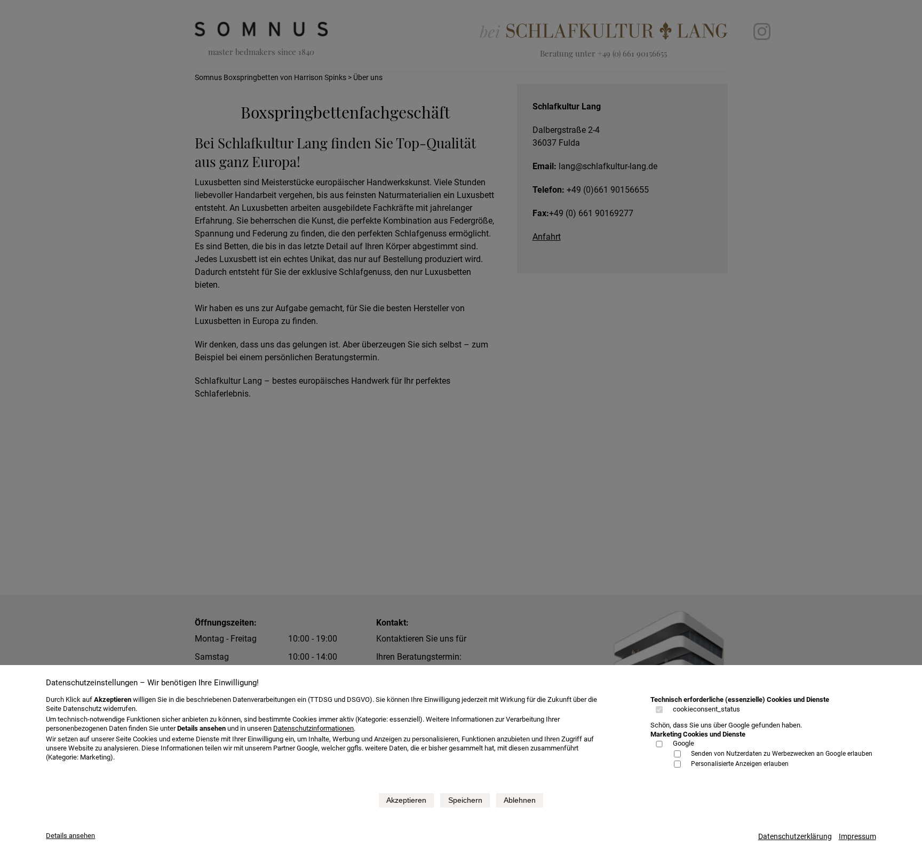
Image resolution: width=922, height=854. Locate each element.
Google (683, 743)
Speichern (465, 800)
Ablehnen (520, 800)
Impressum (857, 836)
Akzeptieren (406, 800)
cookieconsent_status (706, 709)
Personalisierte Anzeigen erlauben (740, 764)
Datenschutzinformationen (313, 728)
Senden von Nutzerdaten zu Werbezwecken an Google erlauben (781, 753)
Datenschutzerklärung (795, 836)
